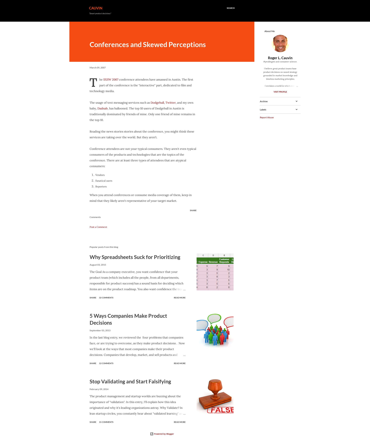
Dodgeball (157, 102)
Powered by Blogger (163, 433)
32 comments (106, 297)
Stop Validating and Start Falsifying (130, 381)
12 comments (106, 363)
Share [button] (193, 210)
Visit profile (280, 92)
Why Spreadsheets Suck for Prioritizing (135, 257)
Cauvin (95, 8)
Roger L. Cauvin (280, 58)
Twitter (170, 102)
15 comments (106, 422)
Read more (180, 297)
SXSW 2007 (110, 79)
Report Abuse (267, 117)
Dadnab (102, 108)
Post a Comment (98, 226)
